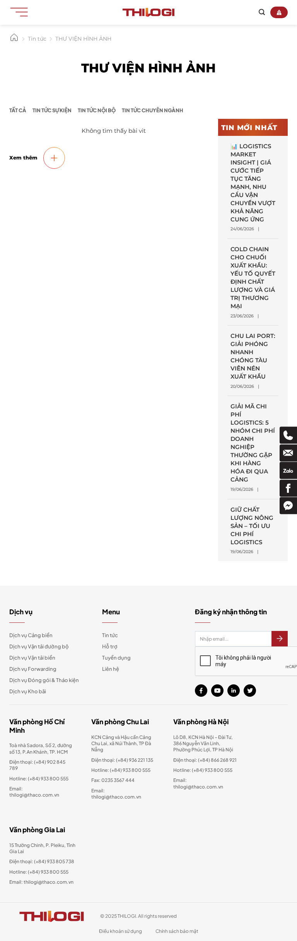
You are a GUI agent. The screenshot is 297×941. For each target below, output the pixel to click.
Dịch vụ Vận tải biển (32, 658)
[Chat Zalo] (288, 470)
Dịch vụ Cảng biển (31, 635)
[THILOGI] (148, 12)
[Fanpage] (288, 488)
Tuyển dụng (116, 658)
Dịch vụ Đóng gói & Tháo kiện (44, 680)
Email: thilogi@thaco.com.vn (116, 794)
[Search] (262, 12)
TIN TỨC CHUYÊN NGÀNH (152, 110)
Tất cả (17, 110)
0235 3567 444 (118, 780)
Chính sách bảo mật (176, 931)
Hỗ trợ (110, 646)
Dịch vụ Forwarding (32, 669)
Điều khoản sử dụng (120, 931)
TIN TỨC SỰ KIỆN (52, 110)
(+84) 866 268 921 (217, 760)
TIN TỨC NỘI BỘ (97, 110)
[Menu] (21, 11)
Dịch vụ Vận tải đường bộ (39, 646)
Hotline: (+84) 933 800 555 (38, 872)
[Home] (14, 40)
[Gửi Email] (288, 452)
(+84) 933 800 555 (48, 779)
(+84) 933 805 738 (54, 861)
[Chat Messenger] (288, 505)
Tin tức (110, 635)
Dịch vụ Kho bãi (27, 691)
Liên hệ (110, 669)
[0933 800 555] (288, 435)
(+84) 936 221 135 (134, 760)
